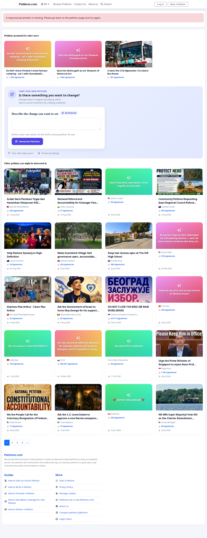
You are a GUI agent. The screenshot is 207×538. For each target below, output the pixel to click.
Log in (160, 4)
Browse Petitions (62, 4)
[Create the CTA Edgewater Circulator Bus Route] (128, 61)
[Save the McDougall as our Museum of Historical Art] (78, 61)
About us (93, 4)
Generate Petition (29, 141)
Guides (8, 475)
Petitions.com (28, 4)
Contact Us (80, 4)
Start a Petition (177, 4)
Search (108, 4)
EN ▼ (47, 4)
